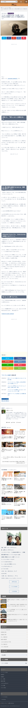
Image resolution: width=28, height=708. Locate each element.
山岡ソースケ (9, 410)
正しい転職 (4, 637)
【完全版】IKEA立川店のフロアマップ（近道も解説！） (17, 615)
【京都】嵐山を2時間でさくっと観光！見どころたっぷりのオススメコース (17, 620)
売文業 (4, 400)
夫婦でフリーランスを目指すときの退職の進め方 (17, 394)
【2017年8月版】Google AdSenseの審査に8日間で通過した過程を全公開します (13, 462)
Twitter (14, 422)
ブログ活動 (4, 644)
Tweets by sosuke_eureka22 (7, 313)
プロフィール (4, 703)
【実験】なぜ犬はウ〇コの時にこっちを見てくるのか (17, 600)
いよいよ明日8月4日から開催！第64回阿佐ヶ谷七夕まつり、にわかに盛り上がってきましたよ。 (17, 605)
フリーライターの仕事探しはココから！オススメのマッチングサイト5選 (17, 390)
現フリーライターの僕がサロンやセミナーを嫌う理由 (17, 379)
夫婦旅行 (3, 634)
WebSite (8, 422)
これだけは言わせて (6, 641)
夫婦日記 (3, 632)
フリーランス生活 (6, 375)
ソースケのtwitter (14, 586)
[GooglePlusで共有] (14, 38)
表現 (8, 400)
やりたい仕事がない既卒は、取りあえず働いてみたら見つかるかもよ (14, 458)
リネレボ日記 (4, 646)
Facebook (19, 422)
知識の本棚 (4, 639)
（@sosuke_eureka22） (12, 78)
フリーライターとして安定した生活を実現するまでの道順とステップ (17, 382)
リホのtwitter (14, 591)
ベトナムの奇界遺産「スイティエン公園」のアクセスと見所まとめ (17, 610)
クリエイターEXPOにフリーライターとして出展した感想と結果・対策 (17, 386)
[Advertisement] (14, 59)
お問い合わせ (21, 1)
